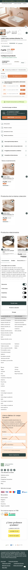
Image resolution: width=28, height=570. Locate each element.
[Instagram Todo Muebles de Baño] (5, 470)
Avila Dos (3, 379)
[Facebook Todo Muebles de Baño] (2, 470)
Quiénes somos (5, 475)
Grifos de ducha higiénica (20, 324)
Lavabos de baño (17, 3)
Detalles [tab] (13, 260)
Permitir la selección (14, 307)
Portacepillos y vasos (5, 350)
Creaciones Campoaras (6, 377)
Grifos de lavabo (18, 316)
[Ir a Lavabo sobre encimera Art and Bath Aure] (8, 242)
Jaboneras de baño (5, 358)
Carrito (2, 501)
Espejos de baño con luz (6, 339)
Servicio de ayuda (14, 535)
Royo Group (3, 381)
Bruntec (4, 36)
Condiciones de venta (19, 563)
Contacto (3, 481)
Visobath (3, 371)
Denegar (14, 312)
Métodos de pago (6, 565)
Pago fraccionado (19, 373)
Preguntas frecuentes (6, 479)
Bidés (16, 348)
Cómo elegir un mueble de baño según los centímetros (7, 407)
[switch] (24, 288)
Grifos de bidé (18, 330)
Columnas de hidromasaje (21, 318)
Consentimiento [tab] (5, 260)
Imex (2, 373)
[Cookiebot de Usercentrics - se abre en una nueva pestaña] (20, 257)
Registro (3, 499)
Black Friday (17, 371)
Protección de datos (13, 561)
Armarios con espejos (6, 320)
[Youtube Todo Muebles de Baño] (8, 470)
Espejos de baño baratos (6, 330)
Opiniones (3, 477)
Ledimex (3, 386)
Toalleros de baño (5, 346)
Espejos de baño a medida (7, 332)
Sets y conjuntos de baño (6, 348)
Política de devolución (18, 565)
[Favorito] (12, 165)
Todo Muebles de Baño (7, 3)
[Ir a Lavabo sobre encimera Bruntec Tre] (8, 169)
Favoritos (3, 503)
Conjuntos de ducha (19, 322)
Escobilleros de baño (5, 356)
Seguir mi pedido (5, 506)
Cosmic (2, 384)
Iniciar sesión (4, 497)
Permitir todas (14, 303)
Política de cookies (6, 563)
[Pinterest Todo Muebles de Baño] (11, 470)
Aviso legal (3, 561)
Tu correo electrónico (7, 444)
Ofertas (16, 369)
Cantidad (3, 73)
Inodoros (17, 346)
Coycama (3, 375)
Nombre (4, 431)
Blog (2, 483)
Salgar (2, 369)
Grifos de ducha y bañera (20, 320)
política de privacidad (16, 450)
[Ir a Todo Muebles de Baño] (14, 464)
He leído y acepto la (12, 450)
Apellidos (4, 438)
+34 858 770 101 (14, 531)
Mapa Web (4, 567)
